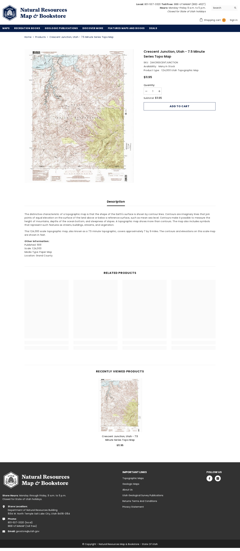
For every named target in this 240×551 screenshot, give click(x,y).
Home (28, 37)
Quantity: (149, 85)
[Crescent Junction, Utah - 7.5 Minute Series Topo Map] (120, 405)
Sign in (234, 20)
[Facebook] (209, 478)
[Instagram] (218, 478)
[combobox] (221, 7)
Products (40, 37)
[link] (46, 342)
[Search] (224, 7)
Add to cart (180, 106)
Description (116, 201)
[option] (79, 116)
